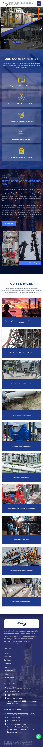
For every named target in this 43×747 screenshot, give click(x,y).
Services (7, 660)
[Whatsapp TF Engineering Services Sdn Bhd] (38, 736)
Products (7, 663)
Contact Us (8, 674)
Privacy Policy (9, 678)
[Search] (33, 4)
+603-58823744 (13, 717)
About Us (7, 656)
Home (6, 653)
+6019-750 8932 (13, 695)
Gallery (7, 667)
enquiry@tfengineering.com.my (19, 688)
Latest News (9, 671)
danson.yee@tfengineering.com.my (21, 714)
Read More (9, 223)
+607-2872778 (13, 691)
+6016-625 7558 (13, 721)
